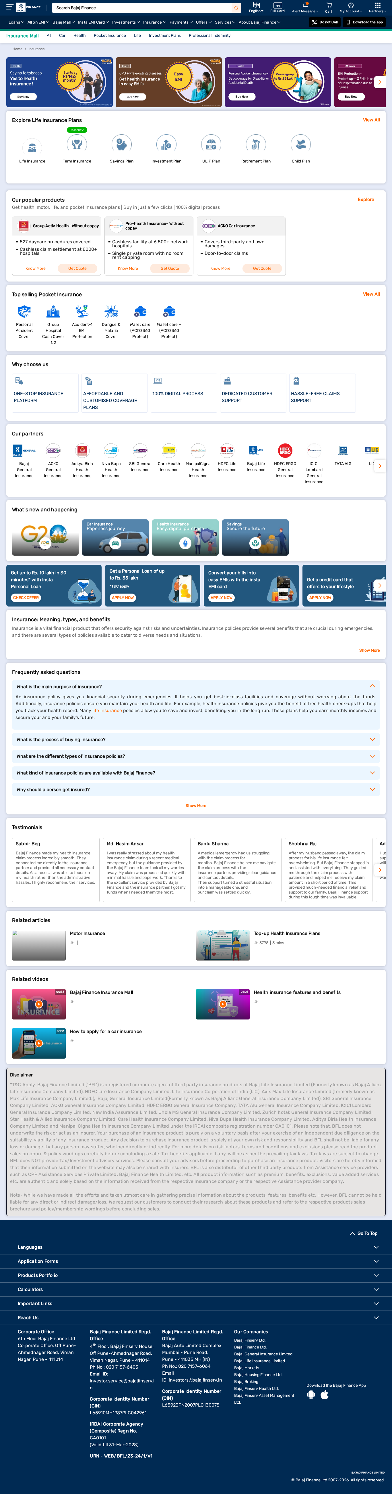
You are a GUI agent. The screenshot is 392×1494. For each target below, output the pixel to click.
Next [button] (380, 585)
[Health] (59, 105)
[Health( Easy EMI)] (169, 105)
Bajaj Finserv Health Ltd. (256, 1388)
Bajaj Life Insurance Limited (259, 1361)
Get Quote (77, 268)
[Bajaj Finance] (28, 7)
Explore (366, 199)
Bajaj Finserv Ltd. (250, 1340)
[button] (380, 870)
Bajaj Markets (246, 1367)
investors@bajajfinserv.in (195, 1380)
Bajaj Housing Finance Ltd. (258, 1374)
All (49, 35)
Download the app (368, 22)
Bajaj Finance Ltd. (250, 1347)
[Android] (311, 1395)
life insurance (107, 710)
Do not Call (328, 22)
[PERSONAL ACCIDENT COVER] (278, 105)
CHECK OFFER (26, 597)
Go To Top (368, 1233)
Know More (36, 268)
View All (371, 120)
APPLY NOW (123, 597)
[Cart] (329, 5)
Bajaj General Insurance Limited (263, 1354)
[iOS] (324, 1395)
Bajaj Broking (246, 1381)
